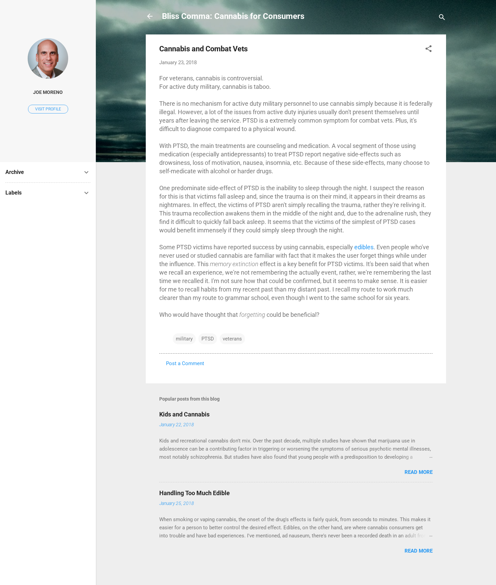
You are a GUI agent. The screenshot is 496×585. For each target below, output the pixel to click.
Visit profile (48, 109)
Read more (419, 472)
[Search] (442, 18)
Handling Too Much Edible (194, 493)
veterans (232, 339)
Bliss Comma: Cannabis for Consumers (233, 16)
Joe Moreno (48, 92)
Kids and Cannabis (184, 414)
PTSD (207, 339)
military (184, 339)
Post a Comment (185, 363)
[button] (428, 50)
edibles (364, 247)
